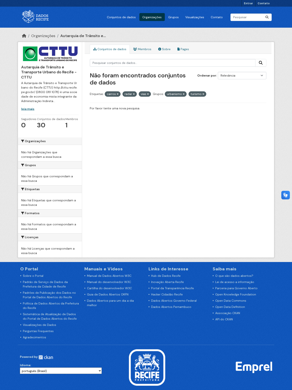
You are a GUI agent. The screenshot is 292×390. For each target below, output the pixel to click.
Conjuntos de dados (121, 17)
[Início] (24, 35)
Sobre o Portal (33, 276)
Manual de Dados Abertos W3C (109, 276)
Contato (264, 3)
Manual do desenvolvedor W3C (109, 282)
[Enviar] (267, 17)
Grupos (173, 17)
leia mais (27, 109)
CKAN (45, 357)
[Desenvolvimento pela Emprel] (254, 367)
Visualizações (194, 17)
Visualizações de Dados (39, 325)
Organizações (152, 17)
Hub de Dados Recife (166, 276)
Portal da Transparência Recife (172, 288)
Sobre (166, 49)
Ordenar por (206, 75)
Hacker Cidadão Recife (167, 294)
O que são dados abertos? (234, 276)
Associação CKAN (227, 313)
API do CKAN (224, 319)
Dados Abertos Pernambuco (171, 307)
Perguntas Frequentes (38, 331)
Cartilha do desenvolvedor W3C (109, 288)
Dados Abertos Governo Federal (174, 301)
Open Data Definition (230, 307)
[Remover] (117, 94)
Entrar (248, 3)
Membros (144, 49)
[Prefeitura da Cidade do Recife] (147, 367)
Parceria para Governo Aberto (236, 288)
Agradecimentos (34, 337)
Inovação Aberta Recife (167, 282)
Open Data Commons (230, 301)
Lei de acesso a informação (234, 282)
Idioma (25, 365)
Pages (184, 49)
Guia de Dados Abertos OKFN (107, 294)
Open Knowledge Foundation (235, 294)
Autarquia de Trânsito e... (83, 35)
